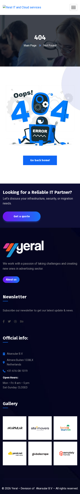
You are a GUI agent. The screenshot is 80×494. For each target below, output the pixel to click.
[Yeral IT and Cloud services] (22, 7)
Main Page (30, 45)
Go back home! (40, 160)
